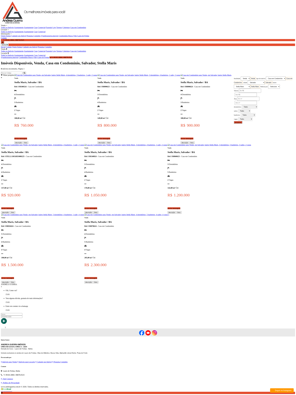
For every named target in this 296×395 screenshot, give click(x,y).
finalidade (237, 78)
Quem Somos (6, 36)
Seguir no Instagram (282, 390)
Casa (35, 28)
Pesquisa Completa (33, 36)
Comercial (41, 28)
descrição (18, 143)
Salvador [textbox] (268, 82)
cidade (245, 82)
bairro (274, 82)
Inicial (3, 47)
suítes (235, 111)
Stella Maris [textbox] (255, 86)
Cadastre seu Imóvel (18, 36)
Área (235, 99)
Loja (54, 28)
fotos (25, 143)
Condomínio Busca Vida (68, 36)
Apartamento (19, 28)
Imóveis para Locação (26, 362)
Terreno (59, 28)
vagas (235, 119)
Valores (236, 91)
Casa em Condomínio (78, 28)
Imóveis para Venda (9, 362)
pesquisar (238, 122)
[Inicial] (35, 23)
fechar (4, 45)
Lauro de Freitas (83, 36)
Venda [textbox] (253, 78)
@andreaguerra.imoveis (49, 36)
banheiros (237, 115)
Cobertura (66, 28)
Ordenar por (264, 86)
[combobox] (253, 78)
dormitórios (237, 107)
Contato (4, 38)
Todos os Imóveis (7, 28)
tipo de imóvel (260, 78)
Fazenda (49, 28)
